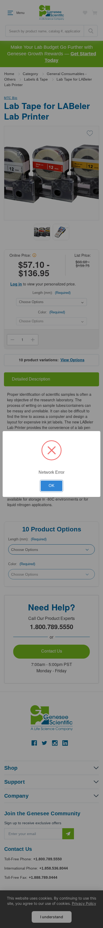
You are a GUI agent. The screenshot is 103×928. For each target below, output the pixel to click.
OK (51, 485)
